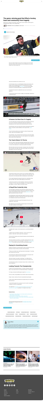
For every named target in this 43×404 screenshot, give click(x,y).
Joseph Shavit (21, 25)
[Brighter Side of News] (21, 1)
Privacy (17, 391)
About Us (5, 391)
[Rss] (14, 385)
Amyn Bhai (13, 25)
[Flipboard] (12, 385)
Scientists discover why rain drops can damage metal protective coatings (8, 365)
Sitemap (5, 394)
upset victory (22, 86)
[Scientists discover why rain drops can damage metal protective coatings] (9, 356)
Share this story (35, 60)
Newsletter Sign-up (31, 391)
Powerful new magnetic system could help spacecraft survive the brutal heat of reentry (21, 365)
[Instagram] (38, 321)
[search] (41, 1)
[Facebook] (5, 385)
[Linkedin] (9, 385)
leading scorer (28, 191)
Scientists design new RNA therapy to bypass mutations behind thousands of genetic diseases (33, 365)
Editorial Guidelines (7, 395)
